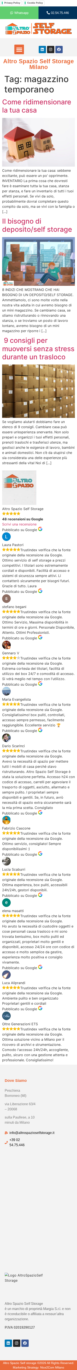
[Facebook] (59, 49)
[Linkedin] (42, 49)
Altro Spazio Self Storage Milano (38, 64)
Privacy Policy (12, 2)
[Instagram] (50, 49)
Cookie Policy (35, 2)
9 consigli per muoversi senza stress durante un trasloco (38, 348)
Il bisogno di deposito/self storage (37, 225)
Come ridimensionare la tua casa (36, 106)
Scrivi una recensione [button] (19, 524)
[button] (19, 49)
